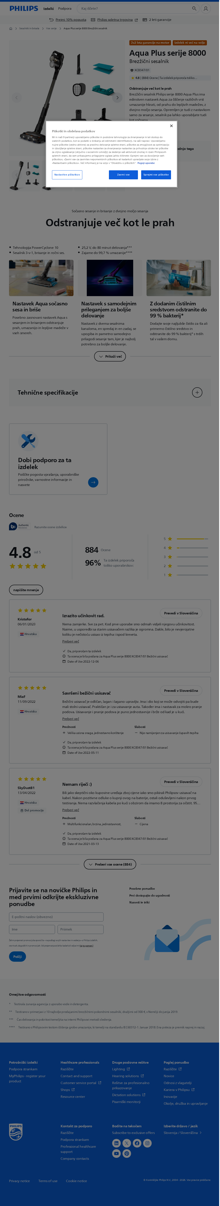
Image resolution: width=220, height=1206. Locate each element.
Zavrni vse (123, 175)
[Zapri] (171, 126)
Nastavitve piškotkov (67, 175)
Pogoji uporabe (146, 163)
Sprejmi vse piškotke (156, 175)
